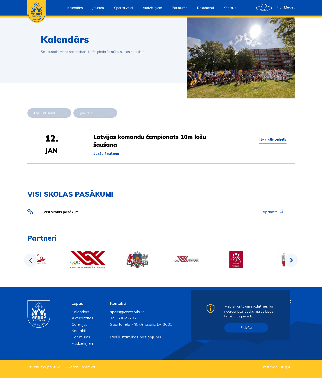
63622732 (126, 317)
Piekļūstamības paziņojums (135, 337)
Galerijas (79, 324)
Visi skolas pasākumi (61, 212)
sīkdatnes (259, 306)
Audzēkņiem (83, 343)
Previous (30, 260)
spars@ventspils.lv (127, 311)
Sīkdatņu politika (80, 366)
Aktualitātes (82, 317)
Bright (284, 366)
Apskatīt (270, 212)
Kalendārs (75, 7)
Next (291, 260)
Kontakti (230, 7)
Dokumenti (205, 7)
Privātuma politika (43, 366)
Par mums (81, 337)
